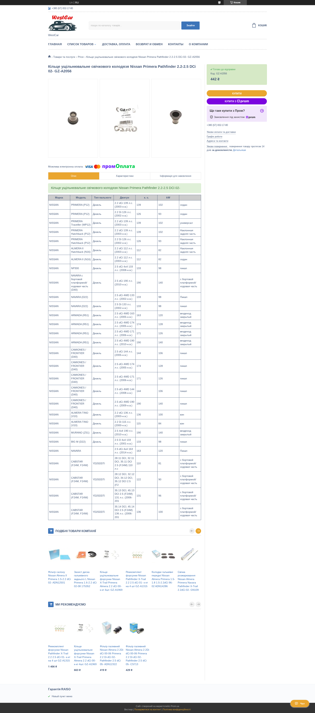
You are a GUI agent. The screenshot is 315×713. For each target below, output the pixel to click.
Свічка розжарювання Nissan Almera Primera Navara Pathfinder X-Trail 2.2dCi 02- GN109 (188, 581)
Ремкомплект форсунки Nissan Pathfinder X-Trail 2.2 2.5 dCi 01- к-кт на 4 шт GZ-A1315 (137, 579)
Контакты (175, 44)
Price (81, 56)
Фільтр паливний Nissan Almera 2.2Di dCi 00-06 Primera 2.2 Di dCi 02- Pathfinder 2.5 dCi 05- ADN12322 (111, 655)
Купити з (230, 101)
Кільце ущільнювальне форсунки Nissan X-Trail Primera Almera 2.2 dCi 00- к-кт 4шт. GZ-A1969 (111, 581)
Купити (237, 93)
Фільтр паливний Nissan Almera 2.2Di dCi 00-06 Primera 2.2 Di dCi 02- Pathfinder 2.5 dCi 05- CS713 (137, 655)
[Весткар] (68, 23)
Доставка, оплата (116, 44)
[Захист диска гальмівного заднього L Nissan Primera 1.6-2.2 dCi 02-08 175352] (85, 555)
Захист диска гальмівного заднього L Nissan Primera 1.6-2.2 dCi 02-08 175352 (85, 579)
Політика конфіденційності (177, 709)
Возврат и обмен (149, 44)
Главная (55, 44)
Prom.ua (175, 706)
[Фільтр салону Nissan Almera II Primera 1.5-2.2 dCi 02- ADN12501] (59, 555)
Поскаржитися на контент (147, 709)
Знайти (190, 25)
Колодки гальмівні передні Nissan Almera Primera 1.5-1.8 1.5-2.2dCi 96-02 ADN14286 (163, 579)
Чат (302, 703)
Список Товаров (80, 44)
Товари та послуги (64, 56)
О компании (198, 44)
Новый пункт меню (62, 696)
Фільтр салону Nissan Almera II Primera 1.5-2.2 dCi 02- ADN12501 (59, 577)
